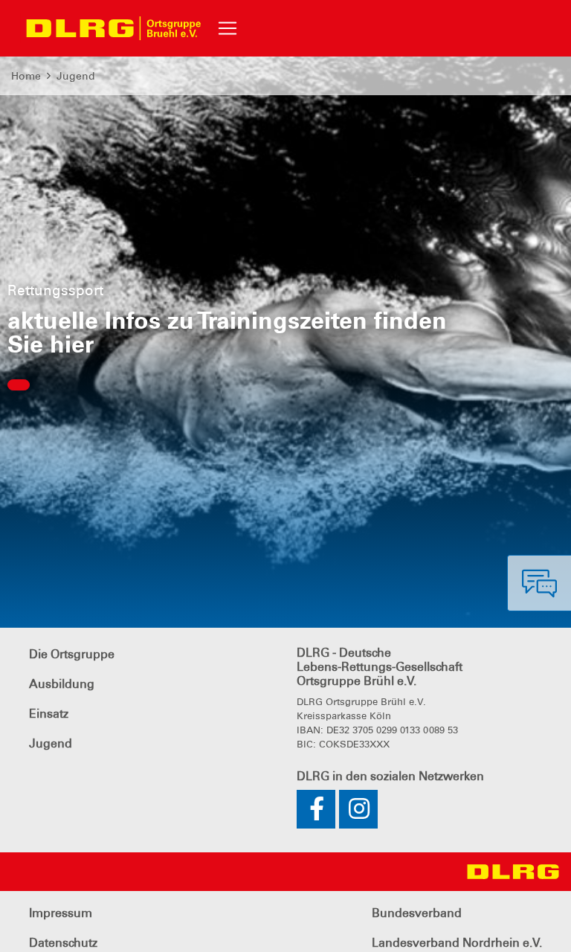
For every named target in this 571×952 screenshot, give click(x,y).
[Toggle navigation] (227, 28)
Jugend (76, 76)
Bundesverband (417, 913)
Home (26, 76)
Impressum (60, 913)
